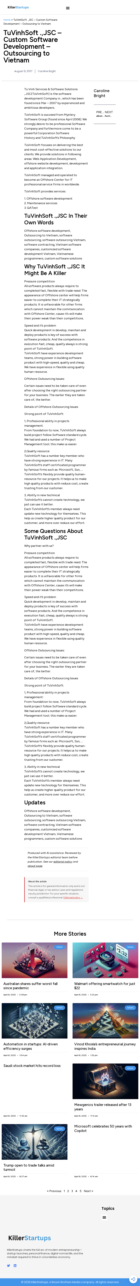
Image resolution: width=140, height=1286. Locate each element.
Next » (88, 1191)
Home (7, 19)
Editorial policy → (73, 897)
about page (35, 866)
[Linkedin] (15, 1265)
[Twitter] (8, 1265)
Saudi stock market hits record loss (32, 1066)
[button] (68, 8)
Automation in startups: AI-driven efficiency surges (30, 1046)
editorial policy (62, 861)
